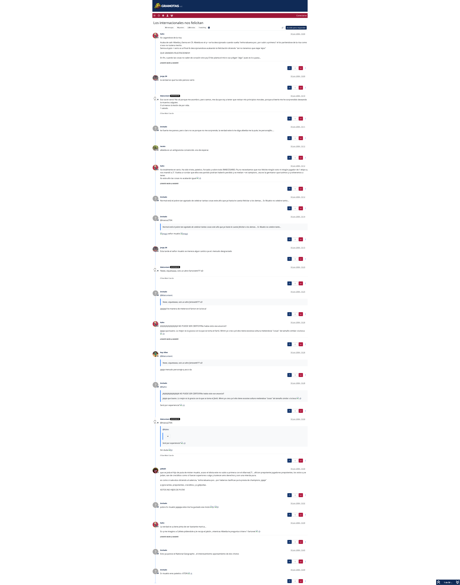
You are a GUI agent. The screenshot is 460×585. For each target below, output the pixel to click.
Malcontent (165, 96)
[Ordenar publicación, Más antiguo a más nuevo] (283, 28)
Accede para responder (296, 28)
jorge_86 (163, 76)
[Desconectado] (156, 35)
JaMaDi (163, 469)
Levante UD (158, 28)
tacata (162, 146)
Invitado (163, 127)
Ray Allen (164, 352)
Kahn (162, 34)
